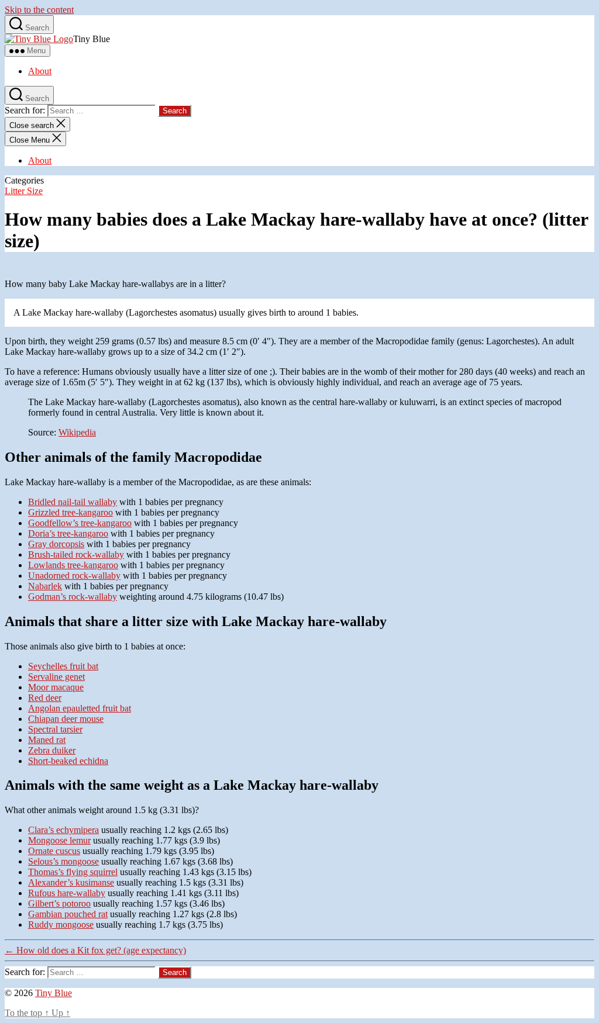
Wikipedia (77, 432)
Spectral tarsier (55, 729)
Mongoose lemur (59, 840)
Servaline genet (56, 677)
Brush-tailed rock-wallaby (76, 554)
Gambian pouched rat (68, 914)
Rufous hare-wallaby (66, 893)
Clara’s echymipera (63, 830)
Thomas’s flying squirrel (73, 872)
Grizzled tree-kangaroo (70, 512)
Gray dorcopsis (56, 544)
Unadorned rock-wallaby (74, 575)
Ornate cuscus (54, 851)
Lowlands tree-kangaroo (73, 565)
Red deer (44, 698)
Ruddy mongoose (61, 924)
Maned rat (47, 740)
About (39, 71)
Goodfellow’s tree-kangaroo (80, 523)
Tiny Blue (53, 993)
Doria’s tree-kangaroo (68, 533)
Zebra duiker (51, 750)
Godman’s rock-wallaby (72, 597)
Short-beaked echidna (68, 761)
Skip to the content (39, 10)
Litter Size (24, 191)
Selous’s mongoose (63, 861)
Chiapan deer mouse (66, 719)
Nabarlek (45, 586)
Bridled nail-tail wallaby (72, 502)
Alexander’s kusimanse (71, 882)
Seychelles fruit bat (63, 666)
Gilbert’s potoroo (59, 903)
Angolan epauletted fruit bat (79, 708)
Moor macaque (56, 687)
